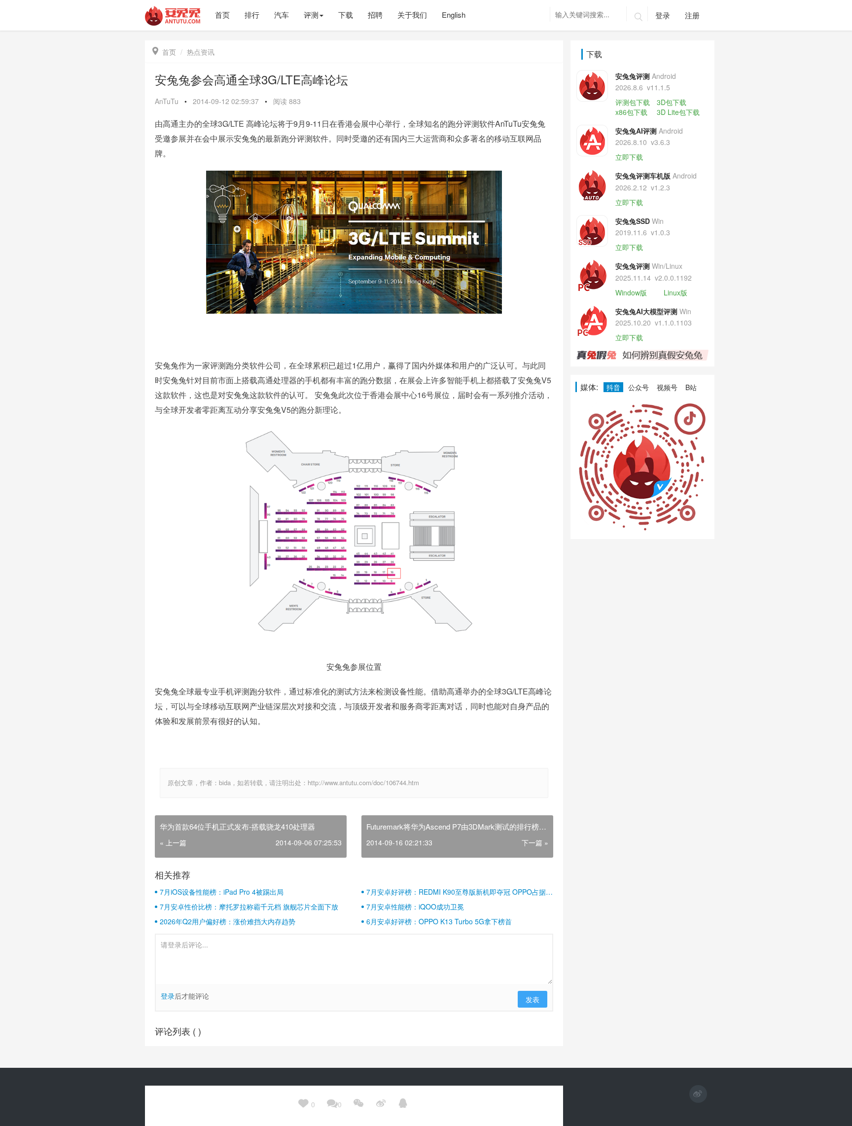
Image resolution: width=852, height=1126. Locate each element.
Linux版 (675, 292)
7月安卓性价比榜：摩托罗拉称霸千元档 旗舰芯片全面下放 (249, 906)
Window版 (631, 292)
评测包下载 (632, 102)
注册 (692, 15)
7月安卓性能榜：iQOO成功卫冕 (415, 906)
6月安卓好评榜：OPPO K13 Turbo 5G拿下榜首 (439, 921)
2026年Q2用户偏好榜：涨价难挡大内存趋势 (227, 921)
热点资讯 (200, 52)
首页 (164, 52)
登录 (662, 15)
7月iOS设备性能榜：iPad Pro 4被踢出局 (222, 892)
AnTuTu (166, 101)
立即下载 (629, 157)
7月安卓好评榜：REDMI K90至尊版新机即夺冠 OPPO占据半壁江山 (459, 892)
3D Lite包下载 (678, 112)
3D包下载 (671, 102)
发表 (532, 999)
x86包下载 (631, 112)
